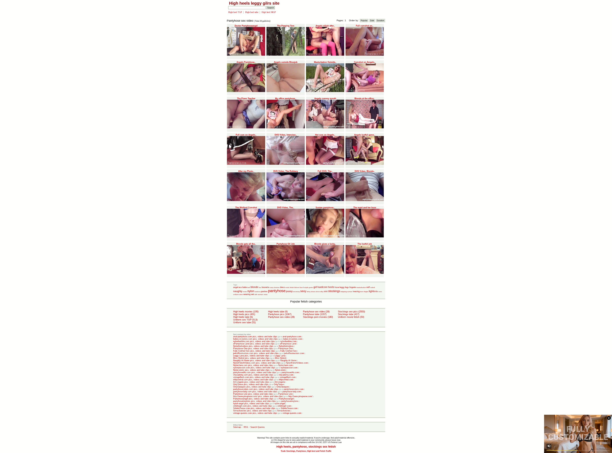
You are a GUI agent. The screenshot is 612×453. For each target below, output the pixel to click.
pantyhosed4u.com (290, 372)
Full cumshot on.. (364, 26)
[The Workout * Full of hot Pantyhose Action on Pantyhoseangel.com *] (325, 200)
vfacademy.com (286, 375)
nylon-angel (279, 403)
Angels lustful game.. (364, 135)
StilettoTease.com (289, 408)
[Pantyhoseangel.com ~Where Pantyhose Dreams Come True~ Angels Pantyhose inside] (246, 91)
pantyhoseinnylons (289, 401)
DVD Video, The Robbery (285, 171)
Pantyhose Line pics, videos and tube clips (253, 394)
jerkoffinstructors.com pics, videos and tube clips (256, 353)
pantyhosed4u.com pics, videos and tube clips (254, 372)
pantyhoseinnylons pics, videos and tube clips (254, 401)
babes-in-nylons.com (292, 339)
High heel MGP (269, 12)
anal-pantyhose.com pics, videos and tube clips (255, 336)
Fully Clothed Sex (288, 351)
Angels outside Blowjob (285, 62)
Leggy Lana (280, 355)
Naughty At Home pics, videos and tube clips (254, 360)
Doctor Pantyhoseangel (246, 26)
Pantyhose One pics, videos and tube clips (253, 348)
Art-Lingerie (279, 382)
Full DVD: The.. (325, 171)
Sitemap (237, 427)
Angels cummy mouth (325, 98)
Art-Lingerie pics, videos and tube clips (251, 382)
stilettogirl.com (284, 406)
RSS (246, 427)
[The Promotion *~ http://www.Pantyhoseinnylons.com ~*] (285, 237)
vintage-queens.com (292, 413)
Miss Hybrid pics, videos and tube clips (251, 358)
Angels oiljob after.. (325, 26)
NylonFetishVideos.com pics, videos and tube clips (256, 363)
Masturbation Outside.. (325, 62)
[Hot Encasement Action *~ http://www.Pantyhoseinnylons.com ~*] (365, 200)
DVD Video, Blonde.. (365, 171)
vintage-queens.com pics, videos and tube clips (255, 413)
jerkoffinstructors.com (294, 353)
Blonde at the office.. (364, 98)
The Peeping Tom (285, 26)
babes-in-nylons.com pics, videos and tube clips (255, 339)
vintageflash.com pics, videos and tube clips (253, 377)
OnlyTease (279, 384)
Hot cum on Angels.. (325, 135)
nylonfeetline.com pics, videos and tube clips (254, 341)
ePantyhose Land (288, 344)
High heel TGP (235, 12)
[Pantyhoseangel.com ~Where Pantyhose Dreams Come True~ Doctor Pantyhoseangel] (246, 55)
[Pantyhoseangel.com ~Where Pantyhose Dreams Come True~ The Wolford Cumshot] (246, 237)
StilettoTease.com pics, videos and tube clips (254, 408)
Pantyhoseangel (286, 399)
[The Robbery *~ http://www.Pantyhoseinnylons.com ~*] (285, 200)
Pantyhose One (285, 348)
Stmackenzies (283, 410)
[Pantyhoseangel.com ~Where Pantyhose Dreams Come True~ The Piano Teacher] (246, 128)
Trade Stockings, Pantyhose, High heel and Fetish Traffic (306, 451)
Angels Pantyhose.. (246, 62)
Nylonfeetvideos (286, 346)
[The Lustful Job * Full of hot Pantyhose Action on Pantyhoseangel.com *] (365, 273)
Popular (364, 20)
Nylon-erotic (280, 370)
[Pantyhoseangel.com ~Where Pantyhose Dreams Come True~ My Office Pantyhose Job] (285, 128)
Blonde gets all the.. (246, 244)
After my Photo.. (246, 171)
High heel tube (251, 12)
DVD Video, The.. (285, 207)
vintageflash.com (287, 377)
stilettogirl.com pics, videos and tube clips (252, 406)
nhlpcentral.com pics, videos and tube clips (253, 379)
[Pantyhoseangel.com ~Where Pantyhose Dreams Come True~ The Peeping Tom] (285, 55)
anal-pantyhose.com (292, 336)
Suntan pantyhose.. (325, 207)
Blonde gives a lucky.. (325, 244)
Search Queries (257, 427)
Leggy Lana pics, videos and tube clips (251, 355)
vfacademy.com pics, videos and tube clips (253, 375)
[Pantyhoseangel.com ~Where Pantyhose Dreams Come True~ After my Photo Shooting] (246, 200)
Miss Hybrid (280, 358)
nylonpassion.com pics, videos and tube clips (254, 367)
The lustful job (364, 244)
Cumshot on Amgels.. (364, 62)
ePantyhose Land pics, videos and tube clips (254, 344)
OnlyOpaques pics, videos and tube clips (252, 387)
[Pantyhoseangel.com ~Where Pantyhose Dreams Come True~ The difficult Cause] (246, 164)
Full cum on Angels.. (246, 135)
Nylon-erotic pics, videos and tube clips (251, 370)
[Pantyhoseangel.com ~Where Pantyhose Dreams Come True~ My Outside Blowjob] (285, 91)
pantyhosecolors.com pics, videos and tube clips (255, 389)
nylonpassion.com (289, 367)
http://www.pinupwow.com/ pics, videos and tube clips (258, 396)
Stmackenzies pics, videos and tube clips (252, 410)
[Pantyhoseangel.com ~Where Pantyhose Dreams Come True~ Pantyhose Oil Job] (285, 273)
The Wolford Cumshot (246, 207)
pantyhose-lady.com (291, 391)
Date (372, 20)
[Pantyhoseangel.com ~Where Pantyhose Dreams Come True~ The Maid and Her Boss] (365, 237)
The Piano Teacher (246, 98)
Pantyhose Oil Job (286, 244)
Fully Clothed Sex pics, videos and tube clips (254, 351)
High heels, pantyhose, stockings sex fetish (306, 446)
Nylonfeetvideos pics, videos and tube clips (253, 346)
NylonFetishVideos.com (297, 363)
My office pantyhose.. (285, 98)
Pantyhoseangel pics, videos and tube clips (253, 399)
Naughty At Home (288, 360)
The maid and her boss (364, 207)
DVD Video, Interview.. (286, 135)
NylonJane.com (285, 365)
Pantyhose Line (285, 394)
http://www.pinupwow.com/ (300, 396)
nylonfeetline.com (288, 341)
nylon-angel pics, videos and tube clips (251, 403)
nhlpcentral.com (286, 379)
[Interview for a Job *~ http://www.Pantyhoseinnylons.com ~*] (285, 164)
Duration (380, 20)
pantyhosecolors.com (293, 389)
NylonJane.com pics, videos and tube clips (253, 365)
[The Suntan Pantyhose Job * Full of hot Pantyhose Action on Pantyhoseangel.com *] (325, 273)
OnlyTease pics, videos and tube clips (250, 384)
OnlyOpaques (283, 387)
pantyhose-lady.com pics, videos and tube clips (255, 391)
